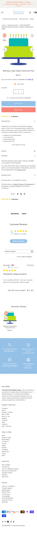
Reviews (4, 473)
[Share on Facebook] (17, 192)
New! (3, 434)
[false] (9, 343)
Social (4, 451)
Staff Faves (5, 449)
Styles (32, 17)
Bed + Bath (5, 412)
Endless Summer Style (10, 17)
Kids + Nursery (6, 424)
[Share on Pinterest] (24, 192)
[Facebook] (2, 520)
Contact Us (5, 465)
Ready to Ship (6, 435)
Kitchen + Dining (7, 410)
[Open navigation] (2, 10)
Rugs (3, 420)
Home (4, 23)
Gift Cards (5, 475)
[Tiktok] (13, 520)
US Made (5, 447)
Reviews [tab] (15, 211)
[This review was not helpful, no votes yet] (31, 288)
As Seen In (5, 439)
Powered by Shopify (18, 523)
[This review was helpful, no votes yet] (27, 288)
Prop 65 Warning (7, 496)
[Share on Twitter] (21, 192)
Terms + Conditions (8, 484)
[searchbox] (16, 249)
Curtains (4, 418)
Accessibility (6, 494)
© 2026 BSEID (6, 523)
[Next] (33, 3)
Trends (4, 441)
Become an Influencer (9, 469)
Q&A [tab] (24, 211)
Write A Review (18, 239)
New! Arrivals (24, 17)
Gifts (3, 453)
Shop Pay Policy (7, 498)
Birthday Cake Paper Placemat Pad (10, 325)
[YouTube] (8, 520)
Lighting (4, 416)
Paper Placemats (13, 23)
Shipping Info (6, 488)
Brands (4, 445)
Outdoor (5, 422)
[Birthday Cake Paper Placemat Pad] (10, 315)
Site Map (5, 500)
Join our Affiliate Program (10, 467)
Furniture (5, 406)
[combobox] (25, 255)
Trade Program (7, 486)
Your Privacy (6, 492)
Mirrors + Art (6, 414)
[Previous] (4, 3)
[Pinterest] (5, 520)
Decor (4, 408)
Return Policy (6, 490)
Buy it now (18, 108)
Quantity (4, 86)
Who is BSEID (6, 463)
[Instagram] (11, 520)
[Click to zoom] (32, 33)
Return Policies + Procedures (23, 182)
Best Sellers (6, 437)
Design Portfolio (7, 471)
